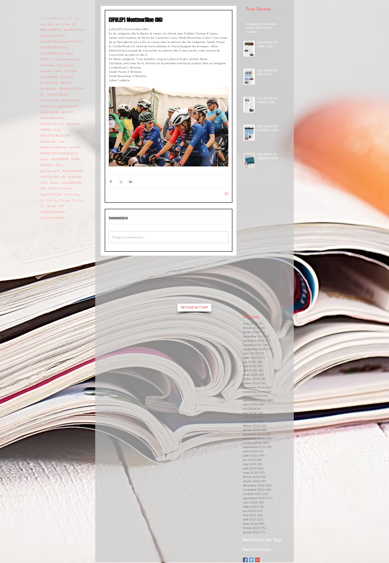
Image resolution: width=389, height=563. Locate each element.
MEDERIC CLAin (50, 130)
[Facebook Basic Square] (245, 560)
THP (43, 188)
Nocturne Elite (48, 141)
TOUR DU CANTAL (60, 188)
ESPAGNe (66, 83)
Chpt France (47, 65)
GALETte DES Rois (58, 94)
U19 (81, 200)
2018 (54, 18)
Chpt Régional (65, 65)
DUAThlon (71, 71)
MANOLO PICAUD (52, 124)
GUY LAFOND (49, 100)
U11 (42, 200)
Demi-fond (67, 77)
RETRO (75, 159)
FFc (42, 94)
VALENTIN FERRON (52, 212)
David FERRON (49, 77)
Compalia (45, 71)
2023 (42, 24)
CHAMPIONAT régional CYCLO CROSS (62, 41)
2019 (61, 18)
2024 (50, 24)
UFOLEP (51, 206)
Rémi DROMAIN (73, 171)
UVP (61, 206)
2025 (57, 24)
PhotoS (44, 159)
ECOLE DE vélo (49, 83)
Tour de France (72, 194)
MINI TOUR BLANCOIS (55, 135)
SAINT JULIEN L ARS (53, 177)
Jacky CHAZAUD (68, 106)
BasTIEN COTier (74, 30)
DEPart (58, 71)
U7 (42, 206)
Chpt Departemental (66, 59)
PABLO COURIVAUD (53, 147)
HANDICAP (47, 106)
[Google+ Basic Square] (257, 560)
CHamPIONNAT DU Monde (57, 53)
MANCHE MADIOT (52, 118)
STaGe (44, 182)
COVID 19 (46, 59)
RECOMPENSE (60, 159)
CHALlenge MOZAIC (53, 36)
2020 (69, 18)
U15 (55, 200)
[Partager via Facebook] (111, 181)
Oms (62, 141)
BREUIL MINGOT (51, 30)
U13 (49, 200)
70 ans (66, 24)
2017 (46, 18)
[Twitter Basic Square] (251, 560)
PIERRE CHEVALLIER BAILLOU (59, 153)
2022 (76, 18)
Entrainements (48, 88)
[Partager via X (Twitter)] (121, 181)
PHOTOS (74, 147)
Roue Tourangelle (50, 171)
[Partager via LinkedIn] (131, 181)
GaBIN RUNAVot (70, 100)
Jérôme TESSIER (49, 112)
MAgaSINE (72, 124)
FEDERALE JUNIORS (71, 88)
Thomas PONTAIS (51, 194)
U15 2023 (65, 200)
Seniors (54, 182)
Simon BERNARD (71, 182)
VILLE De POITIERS (52, 218)
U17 (74, 200)
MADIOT (67, 112)
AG (74, 24)
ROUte (59, 165)
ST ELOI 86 (75, 177)
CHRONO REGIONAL (53, 47)
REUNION (46, 165)
